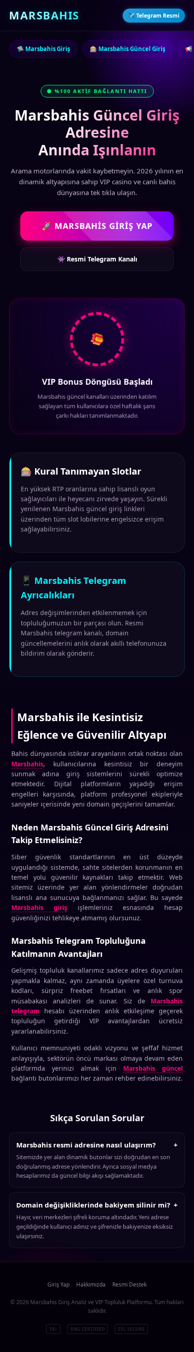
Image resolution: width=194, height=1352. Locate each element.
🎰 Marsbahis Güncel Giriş (127, 49)
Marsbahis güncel (153, 1068)
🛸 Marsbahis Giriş (43, 49)
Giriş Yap (58, 1284)
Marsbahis (27, 764)
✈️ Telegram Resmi (154, 15)
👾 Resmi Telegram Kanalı (97, 259)
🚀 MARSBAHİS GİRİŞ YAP (97, 225)
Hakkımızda (91, 1284)
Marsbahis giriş (39, 907)
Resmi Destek (129, 1284)
